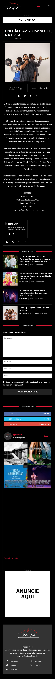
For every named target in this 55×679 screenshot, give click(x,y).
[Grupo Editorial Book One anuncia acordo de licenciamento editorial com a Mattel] (10, 279)
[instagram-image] (16, 453)
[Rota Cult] (6, 229)
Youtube (13, 669)
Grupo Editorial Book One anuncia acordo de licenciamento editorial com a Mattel (35, 275)
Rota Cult (13, 223)
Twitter (37, 665)
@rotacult (18, 434)
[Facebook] (30, 95)
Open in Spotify (11, 558)
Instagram (38, 661)
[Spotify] (7, 665)
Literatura (23, 281)
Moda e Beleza (25, 313)
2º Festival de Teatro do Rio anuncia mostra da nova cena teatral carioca (33, 293)
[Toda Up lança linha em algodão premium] (10, 313)
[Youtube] (7, 670)
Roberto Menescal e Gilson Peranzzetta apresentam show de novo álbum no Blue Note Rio (35, 258)
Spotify (13, 665)
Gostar (46, 414)
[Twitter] (36, 95)
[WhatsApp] (18, 95)
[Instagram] (13, 234)
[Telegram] (24, 95)
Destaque (23, 264)
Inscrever (45, 424)
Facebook (14, 661)
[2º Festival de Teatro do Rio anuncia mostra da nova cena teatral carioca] (10, 296)
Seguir (46, 419)
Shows (18, 38)
